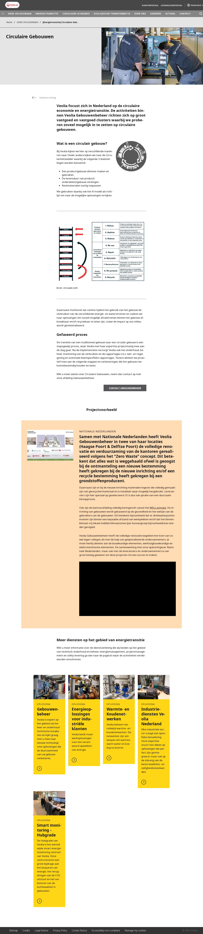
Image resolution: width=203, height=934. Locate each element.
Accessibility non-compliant (106, 930)
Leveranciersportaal (171, 5)
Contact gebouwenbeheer (125, 387)
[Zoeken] (200, 13)
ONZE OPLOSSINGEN (19, 13)
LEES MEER (49, 724)
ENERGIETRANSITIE (47, 13)
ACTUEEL (170, 13)
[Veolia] (12, 5)
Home (9, 22)
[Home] (3, 13)
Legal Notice (41, 930)
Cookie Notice (79, 930)
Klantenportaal (150, 5)
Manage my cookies (135, 930)
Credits (26, 930)
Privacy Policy (60, 930)
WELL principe (158, 507)
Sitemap (13, 930)
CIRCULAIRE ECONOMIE (76, 13)
